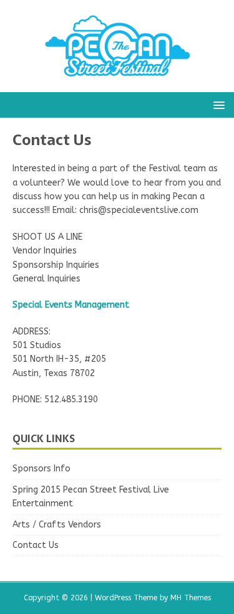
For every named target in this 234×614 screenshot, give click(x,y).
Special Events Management (70, 305)
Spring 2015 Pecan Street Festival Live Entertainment (90, 496)
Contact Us (35, 545)
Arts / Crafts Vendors (56, 524)
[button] (217, 104)
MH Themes (190, 597)
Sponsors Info (41, 468)
